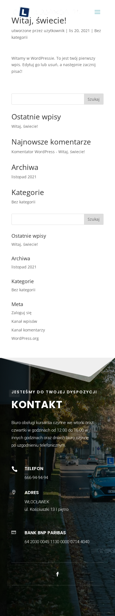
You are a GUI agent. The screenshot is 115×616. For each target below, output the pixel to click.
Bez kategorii (23, 201)
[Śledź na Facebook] (57, 574)
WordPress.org (25, 338)
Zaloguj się (21, 312)
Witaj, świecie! (24, 126)
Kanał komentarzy (28, 330)
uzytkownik (54, 30)
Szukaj (94, 99)
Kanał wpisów (24, 321)
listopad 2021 (24, 176)
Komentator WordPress (33, 151)
